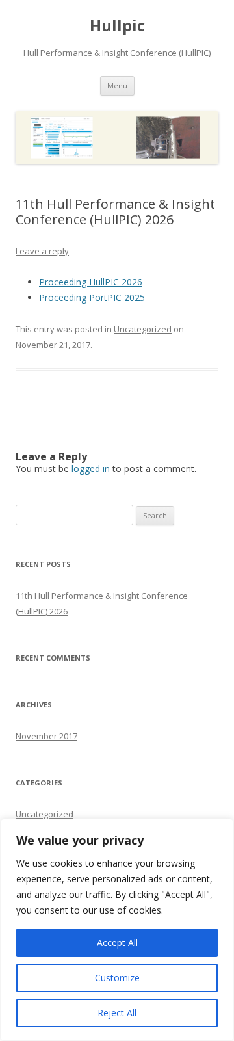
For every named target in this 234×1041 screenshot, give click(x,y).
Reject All (117, 1013)
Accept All (117, 942)
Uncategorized (143, 329)
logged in (91, 468)
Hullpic (117, 26)
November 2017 (46, 736)
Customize (117, 977)
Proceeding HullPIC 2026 (90, 282)
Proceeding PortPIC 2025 (92, 297)
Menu (117, 85)
